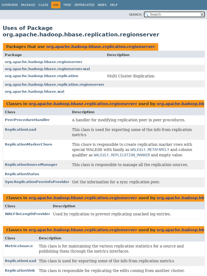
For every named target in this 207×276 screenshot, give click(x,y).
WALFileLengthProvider (27, 214)
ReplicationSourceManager (31, 165)
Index (102, 5)
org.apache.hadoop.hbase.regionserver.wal (47, 69)
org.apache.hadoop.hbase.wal (34, 91)
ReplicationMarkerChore (28, 144)
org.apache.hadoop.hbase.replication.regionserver (100, 46)
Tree (67, 5)
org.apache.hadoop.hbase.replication (41, 76)
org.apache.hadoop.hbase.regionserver (43, 62)
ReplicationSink (20, 270)
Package (28, 5)
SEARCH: (135, 14)
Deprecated (84, 5)
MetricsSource (19, 246)
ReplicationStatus (22, 174)
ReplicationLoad (20, 129)
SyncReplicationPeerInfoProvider (37, 182)
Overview (10, 5)
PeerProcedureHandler (27, 120)
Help (114, 5)
